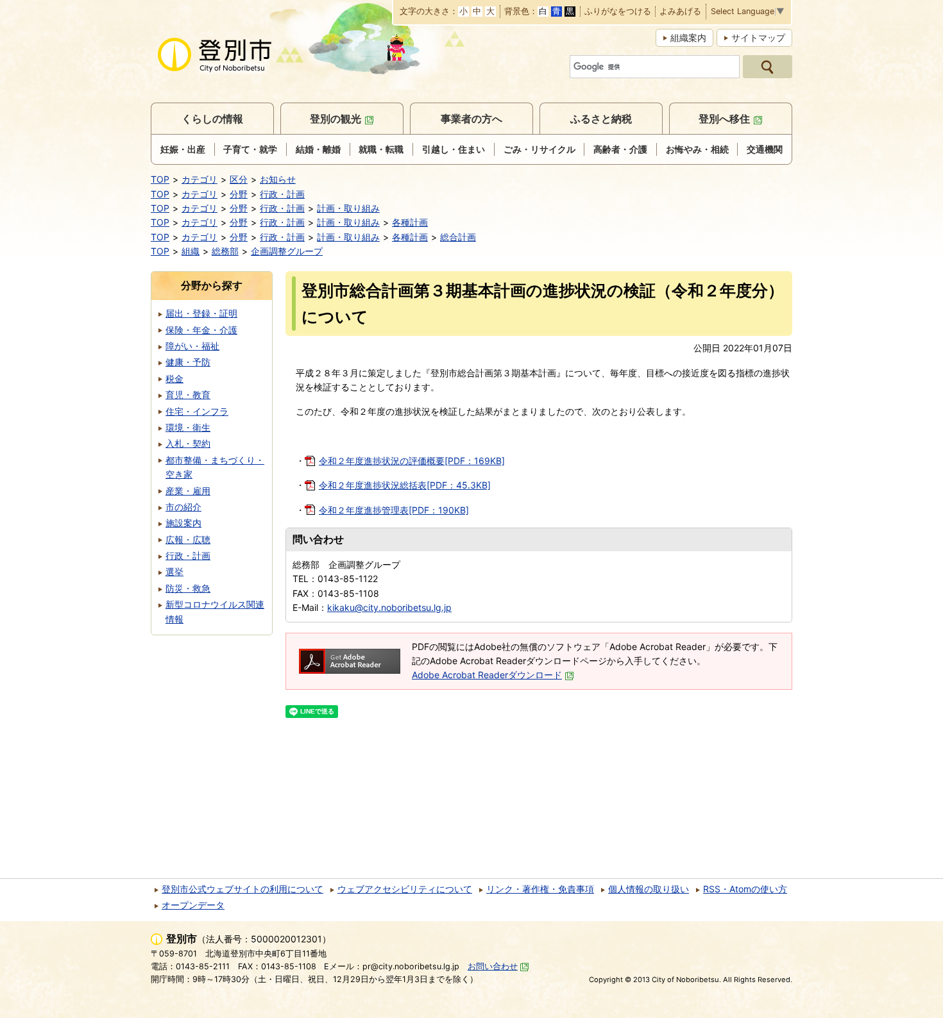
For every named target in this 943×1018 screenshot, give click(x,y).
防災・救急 (188, 588)
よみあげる (680, 12)
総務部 (225, 251)
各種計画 (410, 222)
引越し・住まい (453, 149)
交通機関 (765, 149)
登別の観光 (335, 118)
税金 (174, 378)
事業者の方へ (471, 118)
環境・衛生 (188, 427)
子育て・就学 (250, 149)
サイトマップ (758, 37)
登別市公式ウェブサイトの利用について (242, 888)
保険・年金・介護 (201, 329)
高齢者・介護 (620, 149)
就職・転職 (381, 149)
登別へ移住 (724, 118)
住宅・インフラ (197, 411)
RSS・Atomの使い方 (745, 888)
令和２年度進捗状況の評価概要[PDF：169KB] (412, 460)
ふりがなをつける (617, 12)
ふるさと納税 (601, 118)
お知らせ (278, 179)
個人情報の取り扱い (648, 888)
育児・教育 (188, 394)
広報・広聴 (188, 539)
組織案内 (688, 37)
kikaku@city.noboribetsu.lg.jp (389, 607)
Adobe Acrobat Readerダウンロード (487, 674)
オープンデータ (193, 904)
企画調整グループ (287, 251)
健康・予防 (188, 361)
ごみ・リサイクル (539, 149)
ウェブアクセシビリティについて (404, 888)
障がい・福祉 (192, 345)
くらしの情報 (212, 118)
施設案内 (183, 522)
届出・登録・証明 (201, 313)
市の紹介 (183, 506)
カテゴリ (199, 179)
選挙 (174, 571)
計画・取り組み (348, 208)
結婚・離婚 (318, 149)
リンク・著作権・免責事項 (540, 888)
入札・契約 (188, 443)
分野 (239, 193)
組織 (191, 251)
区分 (239, 179)
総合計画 (458, 236)
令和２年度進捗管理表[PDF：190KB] (394, 510)
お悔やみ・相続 (697, 149)
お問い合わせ (493, 966)
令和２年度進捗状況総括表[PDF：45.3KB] (405, 485)
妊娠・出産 (182, 149)
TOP (160, 179)
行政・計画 (282, 193)
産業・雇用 (188, 490)
